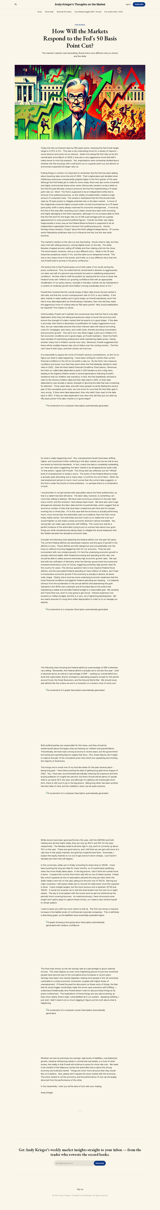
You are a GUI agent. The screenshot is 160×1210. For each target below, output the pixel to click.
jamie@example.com (80, 1163)
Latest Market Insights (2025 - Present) (88, 12)
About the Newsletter (64, 12)
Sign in (128, 4)
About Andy (49, 12)
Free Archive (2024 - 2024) (113, 12)
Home (39, 12)
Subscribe (139, 4)
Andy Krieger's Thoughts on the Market (80, 4)
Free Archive (80, 25)
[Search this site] (15, 4)
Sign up (80, 1189)
